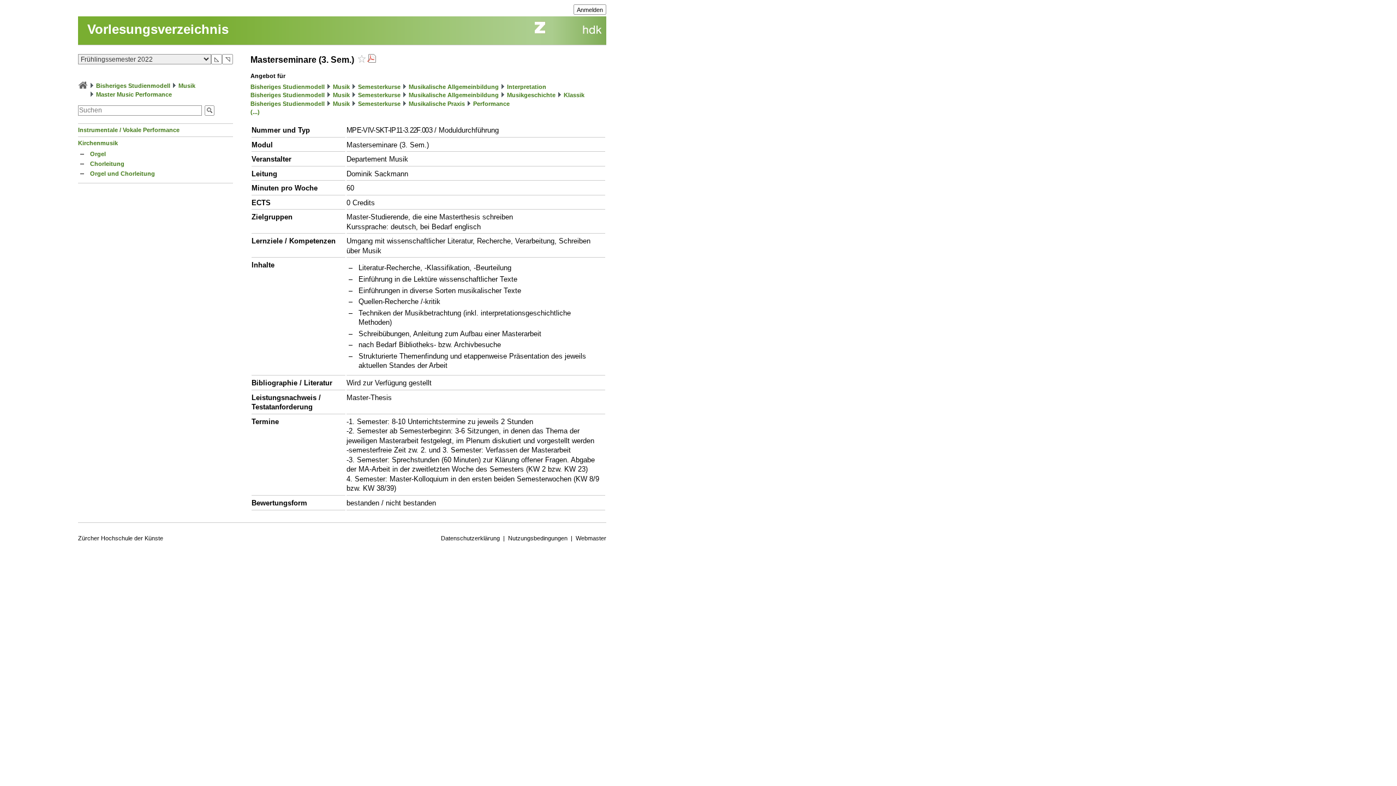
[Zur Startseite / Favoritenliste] (83, 85)
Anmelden (590, 10)
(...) (255, 112)
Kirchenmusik (98, 143)
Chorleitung (107, 163)
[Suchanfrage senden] (209, 110)
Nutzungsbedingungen (538, 538)
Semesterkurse (379, 87)
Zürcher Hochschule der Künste (120, 538)
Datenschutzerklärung (470, 538)
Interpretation (526, 87)
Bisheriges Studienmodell (133, 85)
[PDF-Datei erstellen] (371, 59)
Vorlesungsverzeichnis (158, 29)
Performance (491, 103)
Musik (186, 85)
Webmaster (591, 538)
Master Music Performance (134, 94)
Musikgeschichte (531, 95)
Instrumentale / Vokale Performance (129, 130)
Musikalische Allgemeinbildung (454, 87)
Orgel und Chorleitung (122, 173)
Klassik (574, 95)
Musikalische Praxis (437, 103)
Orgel (98, 154)
